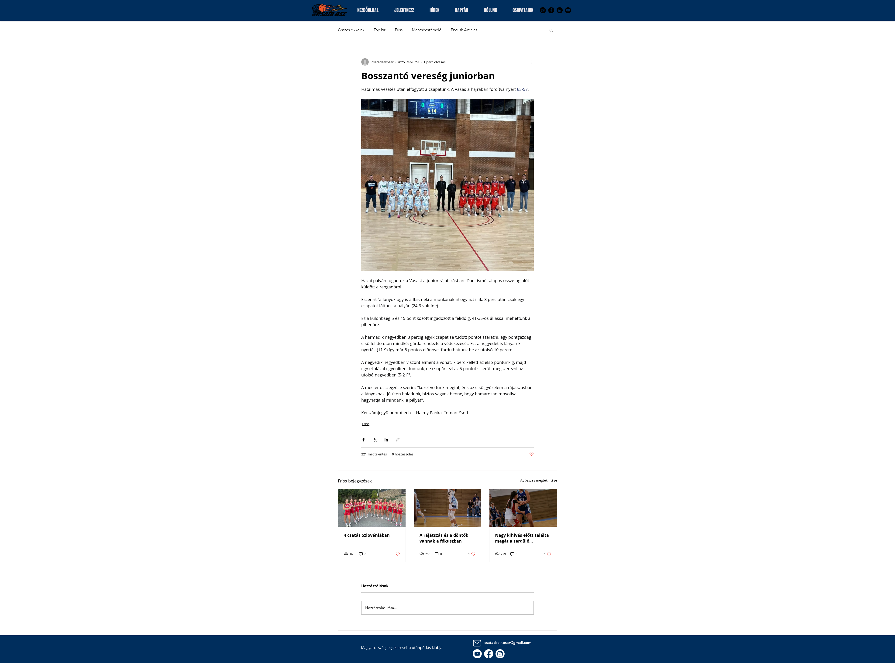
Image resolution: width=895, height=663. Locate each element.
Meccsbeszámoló (426, 29)
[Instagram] (543, 10)
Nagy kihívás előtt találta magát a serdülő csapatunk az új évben (522, 538)
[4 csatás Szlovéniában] (372, 508)
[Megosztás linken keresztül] (398, 439)
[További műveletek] (531, 62)
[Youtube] (477, 653)
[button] (523, 9)
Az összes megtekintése (538, 480)
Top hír (380, 29)
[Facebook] (551, 10)
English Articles (464, 29)
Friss (399, 29)
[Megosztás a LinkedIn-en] (386, 439)
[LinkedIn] (560, 10)
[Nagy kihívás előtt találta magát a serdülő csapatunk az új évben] (523, 508)
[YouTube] (568, 10)
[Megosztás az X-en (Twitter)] (375, 439)
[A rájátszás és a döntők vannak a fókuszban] (447, 508)
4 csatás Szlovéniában (367, 535)
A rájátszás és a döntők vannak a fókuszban (444, 538)
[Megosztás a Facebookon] (363, 439)
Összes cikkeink (351, 29)
